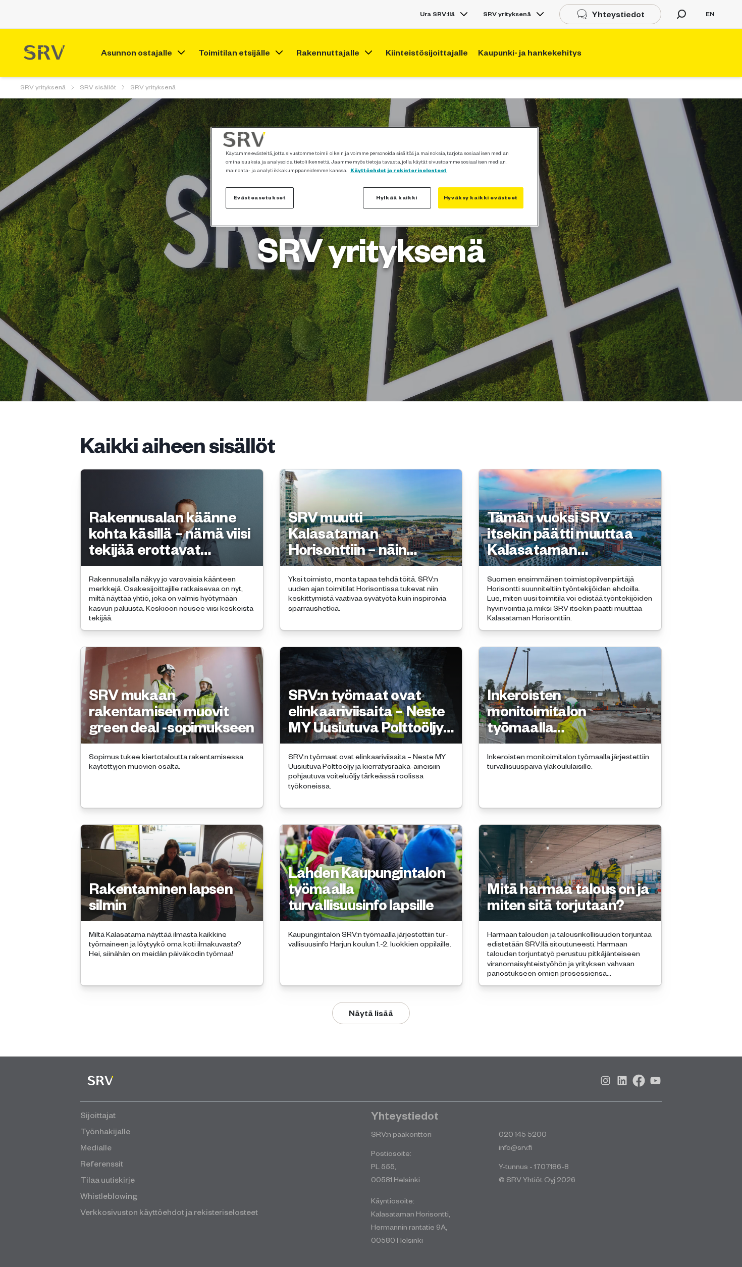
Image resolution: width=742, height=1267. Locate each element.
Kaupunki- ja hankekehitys (529, 52)
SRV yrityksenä (507, 14)
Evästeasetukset (260, 197)
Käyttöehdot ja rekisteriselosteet (398, 170)
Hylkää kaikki (396, 197)
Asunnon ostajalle (136, 52)
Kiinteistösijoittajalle (427, 52)
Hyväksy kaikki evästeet (481, 197)
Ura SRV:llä (437, 14)
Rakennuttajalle (327, 52)
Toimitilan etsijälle (234, 52)
